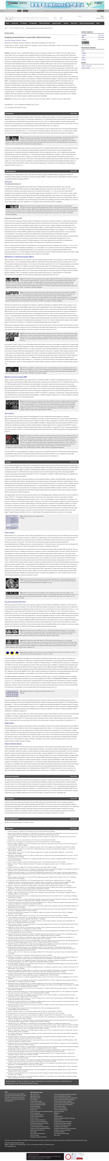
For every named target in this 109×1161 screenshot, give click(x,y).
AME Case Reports (34, 1094)
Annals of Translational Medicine (37, 1120)
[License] (86, 42)
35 (29, 327)
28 (57, 274)
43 (74, 380)
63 (40, 562)
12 (52, 191)
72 (55, 687)
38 (28, 357)
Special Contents (56, 23)
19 (73, 245)
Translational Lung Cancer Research (62, 1130)
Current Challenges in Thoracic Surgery (39, 1126)
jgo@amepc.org (12, 1146)
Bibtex (83, 51)
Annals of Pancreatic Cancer (36, 1116)
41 (30, 357)
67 (24, 660)
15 (65, 229)
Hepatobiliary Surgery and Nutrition (38, 1137)
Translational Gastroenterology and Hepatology (65, 1128)
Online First (74, 23)
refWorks (84, 59)
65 (49, 611)
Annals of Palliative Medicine (37, 1114)
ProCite (83, 55)
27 (51, 272)
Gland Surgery (33, 1131)
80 (64, 792)
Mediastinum (57, 1113)
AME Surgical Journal (35, 1097)
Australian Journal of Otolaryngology (38, 1121)
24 (25, 270)
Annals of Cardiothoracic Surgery (38, 1104)
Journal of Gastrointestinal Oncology (62, 1096)
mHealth (56, 1114)
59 (46, 535)
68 (28, 671)
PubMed (52, 831)
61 (63, 553)
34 (27, 327)
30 (16, 311)
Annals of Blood (34, 1099)
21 (17, 252)
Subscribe (101, 11)
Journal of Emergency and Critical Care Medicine (65, 1094)
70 (57, 676)
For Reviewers (33, 23)
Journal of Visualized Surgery (61, 1109)
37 (55, 329)
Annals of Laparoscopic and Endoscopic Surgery (41, 1111)
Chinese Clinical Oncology (36, 1125)
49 (33, 397)
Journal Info (15, 23)
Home (7, 23)
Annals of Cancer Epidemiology (37, 1103)
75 (34, 762)
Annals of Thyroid (34, 1118)
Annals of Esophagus (35, 1106)
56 (37, 474)
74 (23, 718)
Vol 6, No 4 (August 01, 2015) (16, 28)
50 (58, 418)
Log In (19, 11)
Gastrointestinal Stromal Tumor (37, 1130)
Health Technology (34, 1135)
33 (58, 322)
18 (36, 236)
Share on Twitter (86, 68)
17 (66, 229)
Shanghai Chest (57, 1120)
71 (12, 680)
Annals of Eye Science (35, 1108)
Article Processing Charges (87, 23)
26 (27, 270)
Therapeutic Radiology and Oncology (62, 1121)
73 (35, 706)
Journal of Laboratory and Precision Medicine (64, 1099)
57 (14, 497)
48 (76, 390)
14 (59, 223)
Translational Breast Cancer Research (63, 1123)
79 (55, 786)
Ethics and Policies (44, 23)
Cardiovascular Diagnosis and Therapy (39, 1123)
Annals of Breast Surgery (36, 1101)
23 (57, 264)
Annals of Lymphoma (35, 1113)
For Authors (24, 23)
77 (53, 786)
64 (56, 573)
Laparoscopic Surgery (59, 1111)
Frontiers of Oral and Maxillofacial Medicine (40, 1128)
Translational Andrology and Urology (62, 1125)
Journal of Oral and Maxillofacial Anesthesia (64, 1103)
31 (73, 313)
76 (74, 770)
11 (22, 165)
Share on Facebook (86, 66)
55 (35, 474)
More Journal (57, 1135)
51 (58, 421)
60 (57, 546)
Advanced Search (100, 18)
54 (63, 427)
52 (53, 425)
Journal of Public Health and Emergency (63, 1104)
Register (26, 11)
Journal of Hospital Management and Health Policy (65, 1097)
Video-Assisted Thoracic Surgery (61, 1133)
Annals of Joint (33, 1109)
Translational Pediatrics (59, 1131)
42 (5, 364)
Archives (66, 23)
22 (75, 262)
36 (53, 329)
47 (74, 390)
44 (75, 380)
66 (23, 617)
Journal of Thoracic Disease (60, 1108)
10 (10, 161)
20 (8, 249)
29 (14, 311)
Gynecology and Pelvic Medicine (37, 1133)
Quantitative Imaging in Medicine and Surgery (64, 1118)
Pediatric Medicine (58, 1116)
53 (54, 425)
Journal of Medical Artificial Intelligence (63, 1101)
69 (30, 671)
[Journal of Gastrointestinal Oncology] (34, 18)
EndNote (84, 53)
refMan (83, 57)
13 (58, 193)
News (98, 23)
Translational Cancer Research (61, 1126)
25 (28, 386)
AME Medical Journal (35, 1096)
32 (75, 313)
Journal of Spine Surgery (59, 1106)
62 (63, 558)
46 (5, 384)
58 (42, 499)
